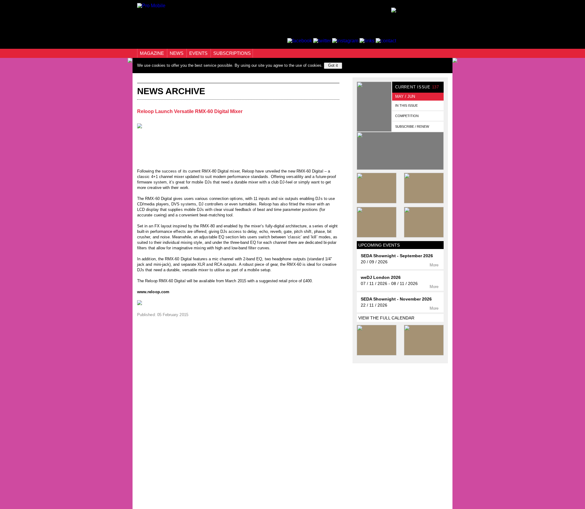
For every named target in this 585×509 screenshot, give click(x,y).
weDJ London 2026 (381, 277)
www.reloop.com (153, 292)
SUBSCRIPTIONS (232, 53)
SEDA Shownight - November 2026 (396, 299)
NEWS (177, 53)
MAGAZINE (152, 53)
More (435, 265)
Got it (333, 65)
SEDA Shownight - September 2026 (397, 256)
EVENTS (199, 53)
